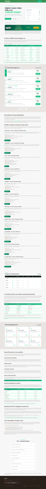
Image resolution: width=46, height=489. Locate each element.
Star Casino (5, 132)
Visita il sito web (36, 27)
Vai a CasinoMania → (7, 241)
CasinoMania (5, 233)
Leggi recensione (38, 75)
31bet (5, 157)
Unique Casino (6, 258)
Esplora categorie (15, 18)
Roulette (34, 479)
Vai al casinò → (38, 81)
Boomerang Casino (6, 208)
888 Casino (5, 170)
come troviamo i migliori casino (17, 120)
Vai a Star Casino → (7, 140)
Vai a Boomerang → (7, 216)
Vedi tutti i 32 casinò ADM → (23, 108)
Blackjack (34, 478)
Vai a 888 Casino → (7, 178)
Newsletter (39, 1)
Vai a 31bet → (6, 166)
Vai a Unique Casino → (7, 266)
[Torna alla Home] (7, 1)
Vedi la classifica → (8, 18)
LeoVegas (5, 195)
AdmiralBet (5, 144)
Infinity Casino (6, 220)
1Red (4, 245)
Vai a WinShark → (7, 191)
